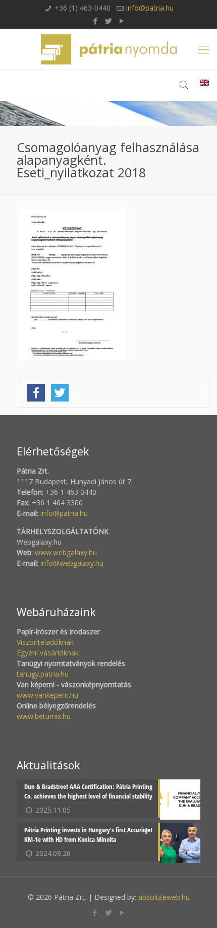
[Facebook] (95, 21)
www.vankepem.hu (47, 695)
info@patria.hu (150, 8)
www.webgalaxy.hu (65, 552)
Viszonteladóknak (45, 642)
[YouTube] (122, 21)
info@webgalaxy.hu (71, 563)
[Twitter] (108, 21)
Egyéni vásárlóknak (48, 652)
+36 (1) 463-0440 (83, 8)
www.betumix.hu (44, 716)
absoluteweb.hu (164, 897)
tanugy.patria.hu (43, 674)
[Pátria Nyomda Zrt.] (108, 49)
